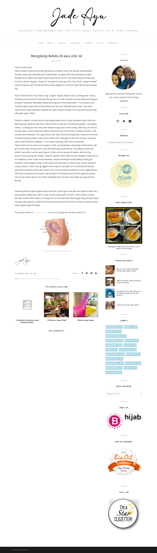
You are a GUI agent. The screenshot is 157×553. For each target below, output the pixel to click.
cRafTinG (128, 368)
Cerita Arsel (125, 349)
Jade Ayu (25, 550)
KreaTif (128, 327)
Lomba (109, 349)
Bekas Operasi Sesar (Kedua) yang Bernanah (129, 282)
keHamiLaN (56, 279)
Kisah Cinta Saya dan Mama (128, 305)
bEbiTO (22, 279)
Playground (111, 359)
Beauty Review (112, 354)
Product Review (113, 336)
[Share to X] (87, 273)
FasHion (127, 345)
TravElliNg (111, 331)
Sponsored (111, 345)
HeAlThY (46, 279)
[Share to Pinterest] (91, 273)
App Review (130, 363)
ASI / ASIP (129, 340)
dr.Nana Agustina (34, 279)
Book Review (111, 372)
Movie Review (112, 368)
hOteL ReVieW (112, 363)
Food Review (111, 327)
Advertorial (111, 340)
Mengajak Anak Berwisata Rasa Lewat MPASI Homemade (124, 247)
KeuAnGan (131, 354)
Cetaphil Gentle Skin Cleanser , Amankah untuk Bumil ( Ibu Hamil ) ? (129, 293)
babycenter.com (40, 212)
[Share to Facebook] (82, 273)
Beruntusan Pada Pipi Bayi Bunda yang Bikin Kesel (127, 270)
